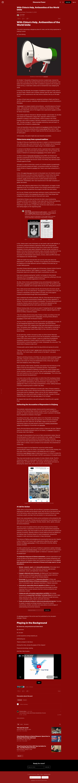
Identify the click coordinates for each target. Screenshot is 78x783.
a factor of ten (36, 124)
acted (53, 110)
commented (47, 373)
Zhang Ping (20, 394)
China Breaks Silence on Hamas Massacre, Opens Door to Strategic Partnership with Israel (33, 737)
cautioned (23, 380)
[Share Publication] (63, 2)
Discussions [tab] (26, 724)
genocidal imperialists (34, 156)
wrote (50, 437)
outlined (34, 203)
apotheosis (40, 152)
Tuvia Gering (22, 14)
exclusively (20, 151)
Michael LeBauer (23, 711)
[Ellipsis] (61, 711)
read (22, 336)
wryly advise (43, 129)
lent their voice (37, 396)
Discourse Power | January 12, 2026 (24, 749)
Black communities (29, 543)
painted (31, 277)
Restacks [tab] (25, 700)
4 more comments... (21, 718)
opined (36, 350)
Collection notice (47, 774)
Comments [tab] (20, 700)
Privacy (38, 774)
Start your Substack (36, 777)
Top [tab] (18, 724)
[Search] (60, 2)
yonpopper (45, 76)
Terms (41, 774)
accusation (20, 318)
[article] (39, 730)
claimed (19, 383)
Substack (33, 780)
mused (59, 357)
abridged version (23, 616)
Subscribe (68, 2)
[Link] (15, 24)
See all (19, 756)
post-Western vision (29, 453)
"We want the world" (23, 727)
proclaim (34, 168)
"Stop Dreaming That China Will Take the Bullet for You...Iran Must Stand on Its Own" (31, 746)
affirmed (54, 411)
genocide (42, 425)
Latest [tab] (21, 724)
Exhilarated (20, 106)
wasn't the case (27, 173)
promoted (50, 321)
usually (25, 178)
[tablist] (22, 700)
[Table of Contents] (1, 391)
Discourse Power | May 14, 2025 (24, 739)
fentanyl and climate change (29, 549)
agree (34, 268)
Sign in (74, 2)
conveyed (27, 284)
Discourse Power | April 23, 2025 (24, 729)
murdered (45, 127)
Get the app (45, 777)
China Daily (39, 316)
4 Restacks (31, 686)
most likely (34, 327)
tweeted (50, 430)
